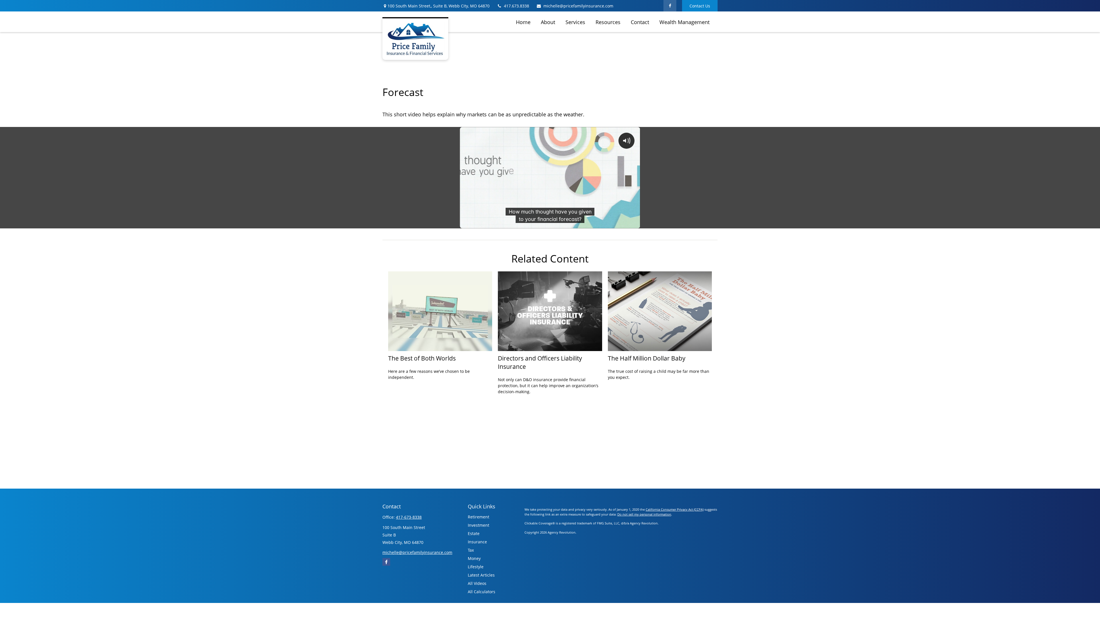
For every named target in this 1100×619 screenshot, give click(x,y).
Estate (474, 533)
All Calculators (481, 591)
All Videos (477, 583)
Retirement (478, 517)
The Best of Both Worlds (422, 358)
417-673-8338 (409, 517)
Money (474, 558)
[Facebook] (669, 5)
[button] (523, 22)
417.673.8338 (516, 6)
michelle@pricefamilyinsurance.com (578, 6)
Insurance (477, 541)
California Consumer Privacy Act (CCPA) (675, 509)
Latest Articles (481, 575)
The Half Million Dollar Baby (646, 358)
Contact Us (700, 6)
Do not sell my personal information (644, 514)
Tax (471, 550)
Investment (478, 525)
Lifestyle (476, 566)
